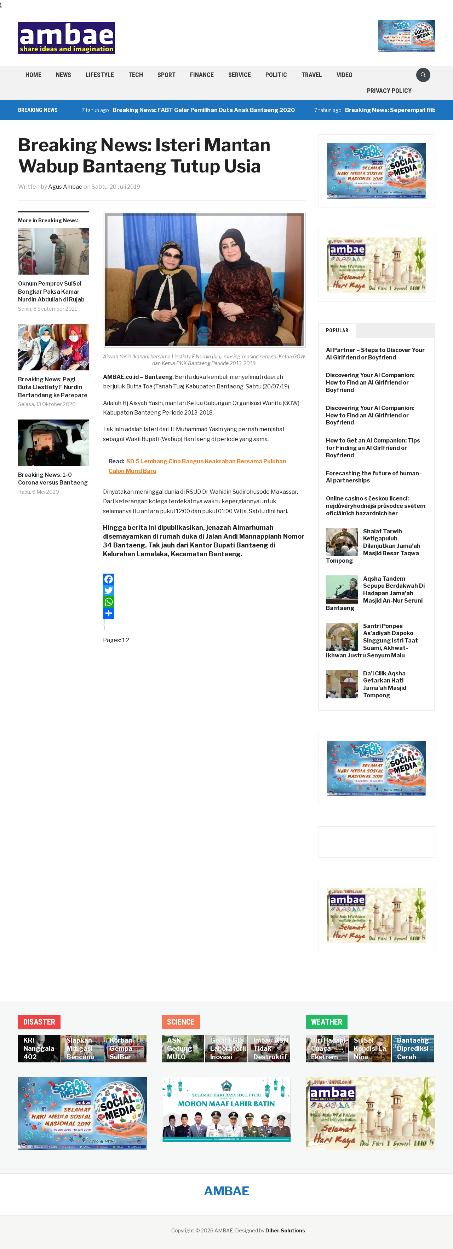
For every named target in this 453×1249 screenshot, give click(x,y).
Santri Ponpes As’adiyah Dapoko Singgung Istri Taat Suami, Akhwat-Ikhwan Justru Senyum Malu (372, 641)
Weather (326, 1022)
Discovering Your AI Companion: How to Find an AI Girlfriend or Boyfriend (370, 382)
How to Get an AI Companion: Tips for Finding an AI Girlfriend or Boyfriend (373, 448)
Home (33, 74)
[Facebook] (204, 579)
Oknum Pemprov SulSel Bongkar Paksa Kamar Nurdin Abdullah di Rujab (51, 291)
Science (181, 1022)
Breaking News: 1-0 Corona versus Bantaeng (53, 478)
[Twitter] (204, 590)
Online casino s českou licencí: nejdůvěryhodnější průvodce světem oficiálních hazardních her (375, 506)
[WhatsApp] (204, 602)
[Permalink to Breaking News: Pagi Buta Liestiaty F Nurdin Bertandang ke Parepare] (53, 350)
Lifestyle (100, 74)
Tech (135, 74)
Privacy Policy (389, 90)
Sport (166, 74)
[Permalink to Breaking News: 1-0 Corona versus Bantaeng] (53, 445)
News (63, 74)
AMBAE (227, 1191)
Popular (337, 330)
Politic (276, 74)
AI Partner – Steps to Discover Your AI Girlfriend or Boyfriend (375, 354)
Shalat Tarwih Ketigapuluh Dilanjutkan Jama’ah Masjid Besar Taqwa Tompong (373, 546)
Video (344, 74)
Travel (312, 74)
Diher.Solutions (285, 1230)
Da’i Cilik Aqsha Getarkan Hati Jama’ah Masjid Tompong (384, 684)
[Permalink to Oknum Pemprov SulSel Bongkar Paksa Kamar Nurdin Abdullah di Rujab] (53, 254)
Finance (202, 74)
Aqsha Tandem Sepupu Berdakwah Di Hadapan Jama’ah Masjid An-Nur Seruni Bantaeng (375, 593)
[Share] (204, 613)
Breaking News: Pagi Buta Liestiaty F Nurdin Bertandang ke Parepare (52, 387)
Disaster (39, 1022)
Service (239, 74)
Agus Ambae (65, 186)
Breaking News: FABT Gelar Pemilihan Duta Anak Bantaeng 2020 (177, 110)
